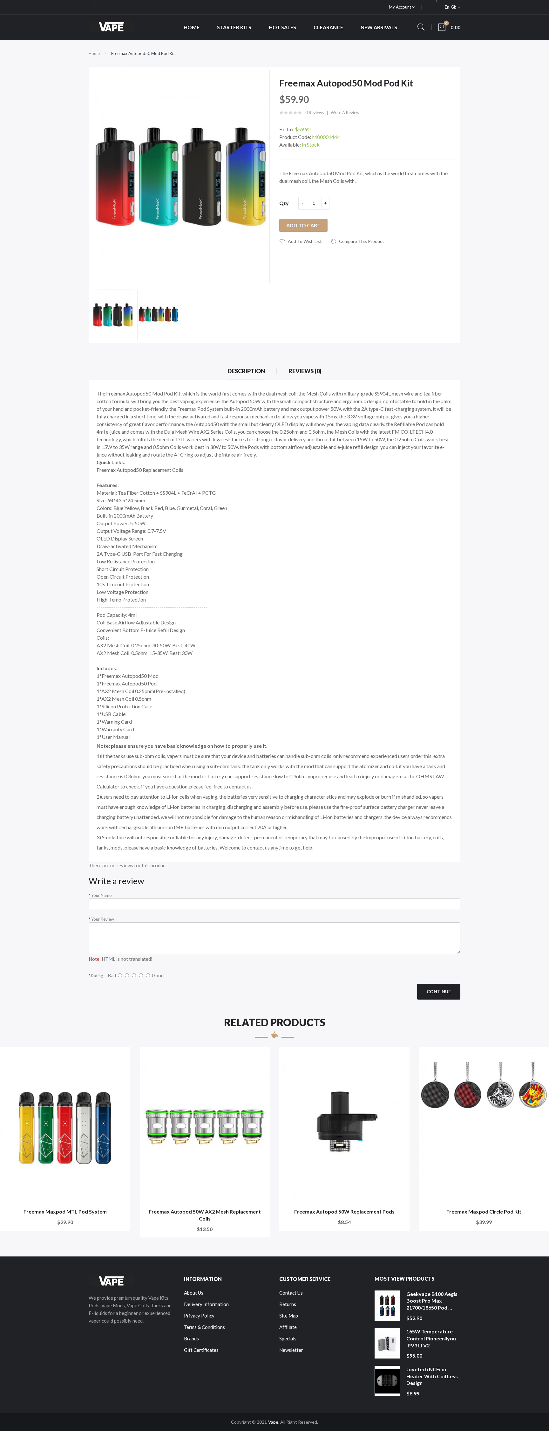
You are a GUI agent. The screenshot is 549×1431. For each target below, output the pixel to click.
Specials (287, 1338)
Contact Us (291, 1293)
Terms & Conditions (204, 1327)
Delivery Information (206, 1304)
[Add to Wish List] (121, 1056)
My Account (400, 7)
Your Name (101, 895)
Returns (287, 1304)
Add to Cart (303, 225)
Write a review (345, 112)
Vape (273, 1422)
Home (94, 53)
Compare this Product (361, 241)
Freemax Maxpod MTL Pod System (65, 1211)
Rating (97, 975)
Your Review (102, 919)
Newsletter (291, 1350)
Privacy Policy (199, 1315)
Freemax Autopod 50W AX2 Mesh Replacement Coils (205, 1214)
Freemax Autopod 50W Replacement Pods (344, 1211)
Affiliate (288, 1327)
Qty (284, 203)
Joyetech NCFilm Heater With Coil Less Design (432, 1376)
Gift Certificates (201, 1350)
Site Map (288, 1315)
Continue (439, 991)
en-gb (451, 7)
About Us (193, 1293)
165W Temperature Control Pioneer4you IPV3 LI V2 (431, 1338)
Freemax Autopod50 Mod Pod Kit (143, 53)
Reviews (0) (305, 371)
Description (246, 371)
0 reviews (314, 112)
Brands (191, 1338)
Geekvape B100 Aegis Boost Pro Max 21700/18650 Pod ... (432, 1301)
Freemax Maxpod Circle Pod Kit (483, 1211)
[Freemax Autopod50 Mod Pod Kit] (113, 315)
